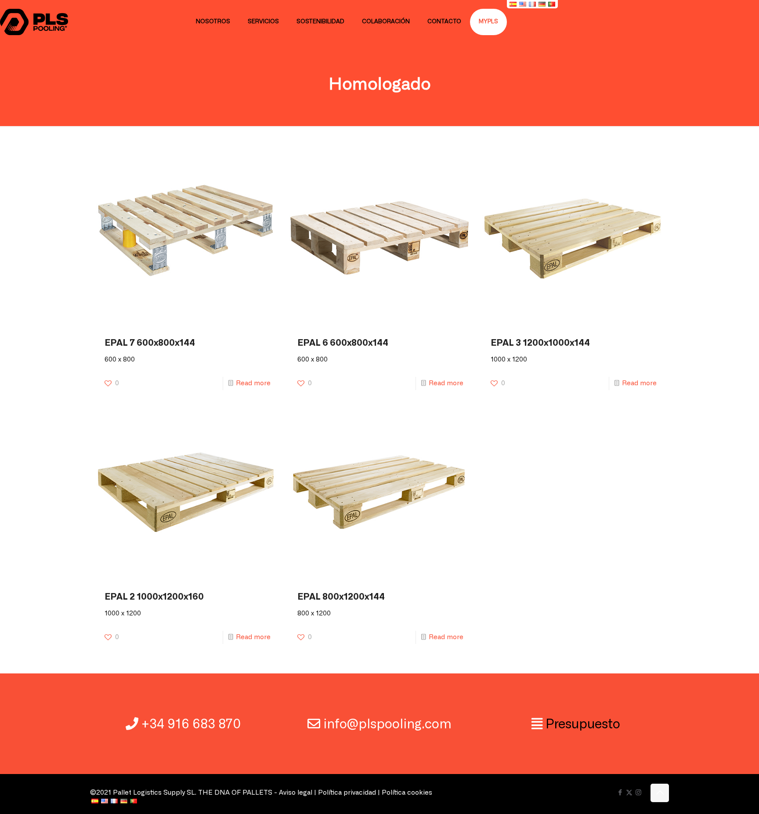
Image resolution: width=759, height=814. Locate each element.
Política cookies (407, 792)
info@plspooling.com (387, 724)
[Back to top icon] (660, 793)
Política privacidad (347, 792)
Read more (253, 383)
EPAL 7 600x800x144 (150, 343)
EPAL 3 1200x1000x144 (540, 343)
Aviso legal (295, 792)
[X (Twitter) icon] (629, 792)
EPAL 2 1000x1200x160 (154, 597)
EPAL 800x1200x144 (341, 597)
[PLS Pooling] (34, 22)
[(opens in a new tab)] (186, 238)
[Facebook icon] (620, 792)
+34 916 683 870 (191, 724)
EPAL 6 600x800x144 (342, 343)
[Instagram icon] (638, 792)
